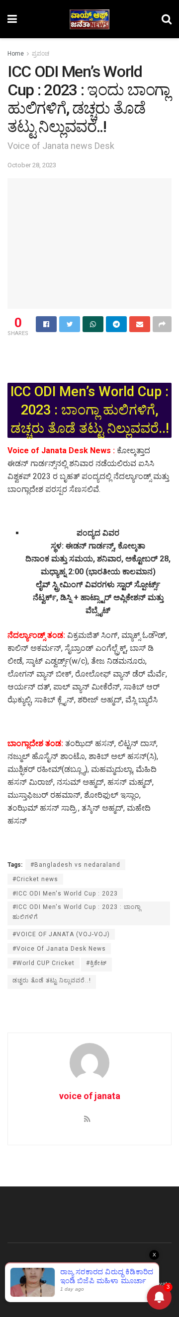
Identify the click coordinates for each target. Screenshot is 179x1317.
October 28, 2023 (31, 165)
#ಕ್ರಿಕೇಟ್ (96, 963)
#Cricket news (35, 879)
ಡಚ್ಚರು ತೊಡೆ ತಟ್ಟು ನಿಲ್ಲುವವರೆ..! (51, 980)
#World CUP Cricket (43, 963)
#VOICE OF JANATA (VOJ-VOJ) (61, 934)
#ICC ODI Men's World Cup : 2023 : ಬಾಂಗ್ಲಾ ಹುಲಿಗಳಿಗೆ (76, 911)
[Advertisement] (89, 356)
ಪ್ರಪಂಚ (40, 53)
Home (15, 53)
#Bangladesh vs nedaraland (75, 864)
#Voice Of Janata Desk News (59, 948)
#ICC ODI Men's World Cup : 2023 (65, 893)
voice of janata (89, 1096)
